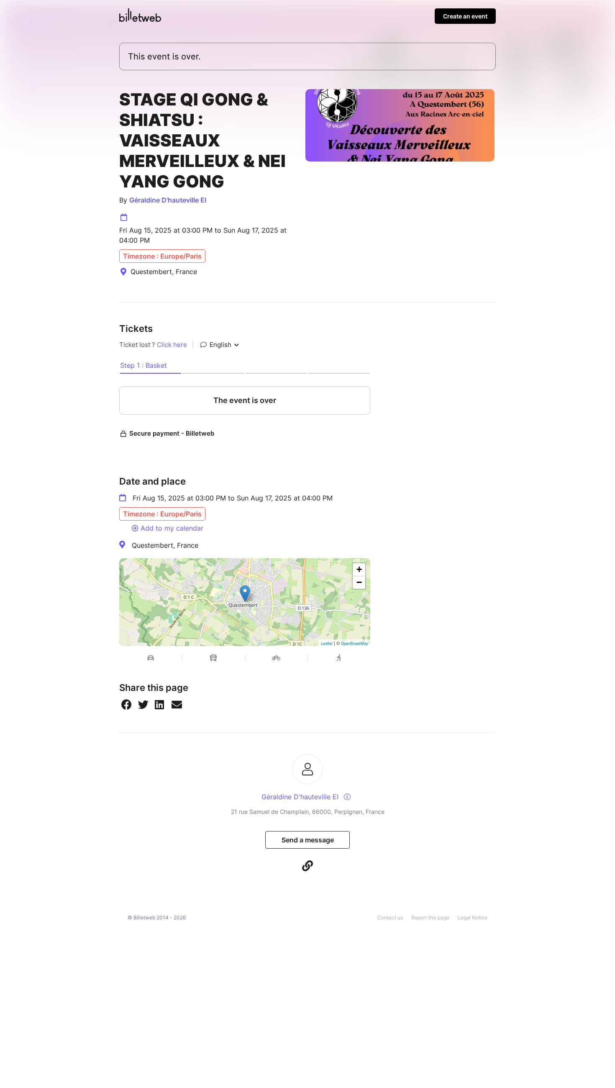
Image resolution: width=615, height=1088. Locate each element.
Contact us (390, 917)
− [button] (359, 582)
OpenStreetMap (354, 643)
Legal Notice (472, 917)
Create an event (465, 16)
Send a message (308, 840)
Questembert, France (165, 545)
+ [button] (359, 569)
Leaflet (327, 643)
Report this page (430, 917)
